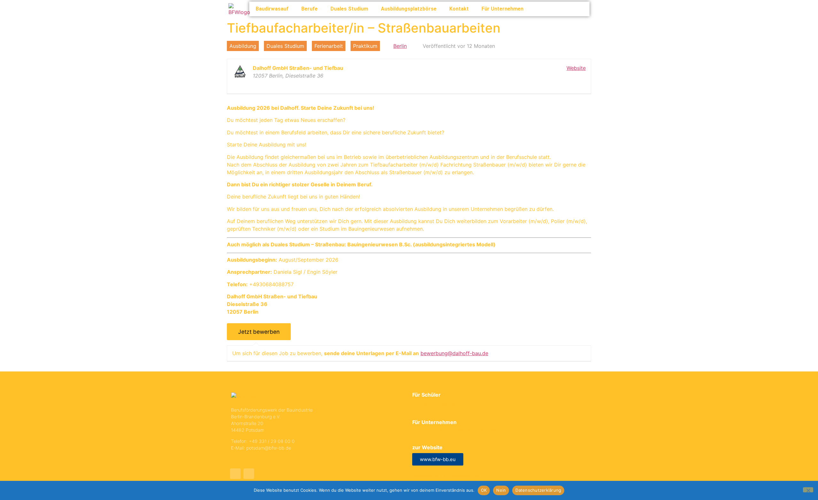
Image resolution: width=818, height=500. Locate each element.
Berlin (400, 46)
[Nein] (808, 489)
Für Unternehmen (502, 9)
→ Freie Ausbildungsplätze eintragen (456, 429)
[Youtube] (235, 473)
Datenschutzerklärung (538, 490)
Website (576, 68)
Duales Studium (349, 9)
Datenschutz (465, 476)
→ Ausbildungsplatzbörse (443, 403)
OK (484, 490)
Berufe (309, 9)
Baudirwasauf (272, 9)
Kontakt (459, 9)
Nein (501, 490)
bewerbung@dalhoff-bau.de (454, 353)
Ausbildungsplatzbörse (408, 9)
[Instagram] (248, 473)
